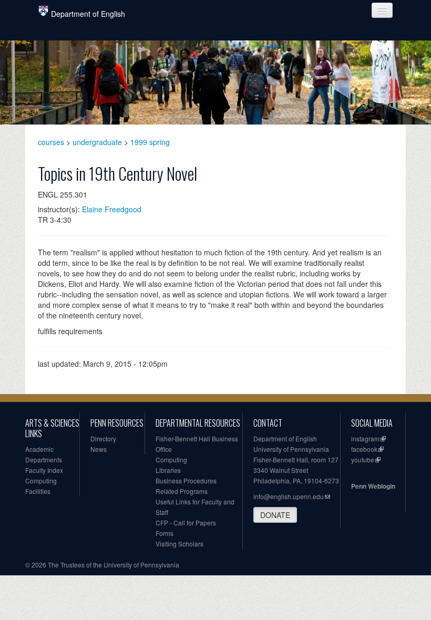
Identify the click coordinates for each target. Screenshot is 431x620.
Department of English (88, 13)
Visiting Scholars (179, 543)
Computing (41, 480)
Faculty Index (44, 470)
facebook (364, 449)
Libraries (168, 470)
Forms (164, 533)
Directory (103, 438)
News (98, 449)
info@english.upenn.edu (288, 496)
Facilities (37, 491)
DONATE (275, 515)
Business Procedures (186, 480)
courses (51, 142)
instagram (365, 438)
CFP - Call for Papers (186, 522)
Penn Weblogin (373, 486)
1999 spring (150, 142)
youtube (362, 459)
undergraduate (97, 142)
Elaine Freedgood (111, 209)
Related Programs (182, 491)
